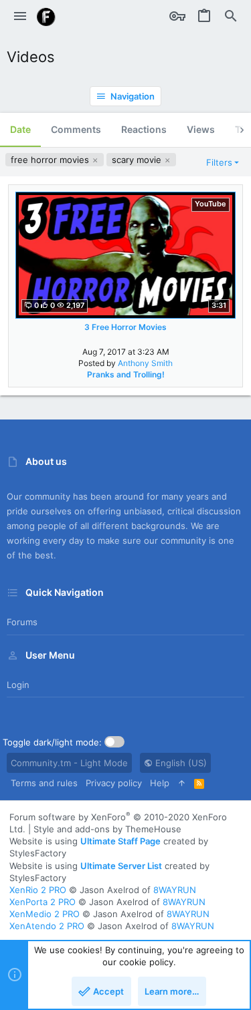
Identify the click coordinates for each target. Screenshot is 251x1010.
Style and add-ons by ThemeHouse (107, 829)
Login (18, 684)
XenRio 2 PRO (37, 889)
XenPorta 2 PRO (42, 901)
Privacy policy (114, 783)
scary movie (138, 159)
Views (201, 129)
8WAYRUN (174, 889)
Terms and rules (44, 783)
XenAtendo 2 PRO (46, 925)
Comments (76, 129)
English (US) (180, 763)
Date (20, 129)
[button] (20, 16)
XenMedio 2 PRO (44, 913)
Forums (22, 622)
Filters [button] (219, 162)
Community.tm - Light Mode (69, 763)
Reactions (144, 129)
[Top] (181, 783)
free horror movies (51, 159)
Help (159, 783)
